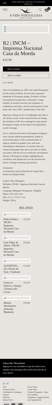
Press (5, 387)
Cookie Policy (32, 390)
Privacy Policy (32, 387)
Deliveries (6, 397)
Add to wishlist (14, 75)
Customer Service (9, 390)
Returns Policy (8, 400)
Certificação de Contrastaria (12, 392)
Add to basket (13, 69)
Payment (6, 395)
